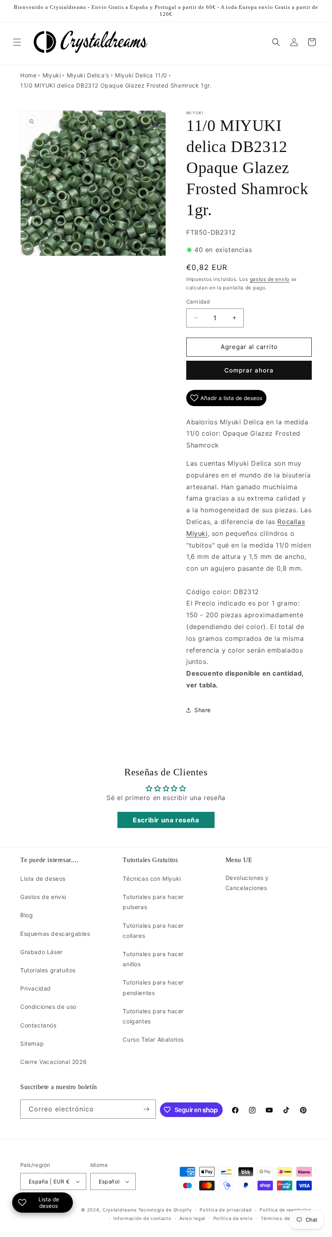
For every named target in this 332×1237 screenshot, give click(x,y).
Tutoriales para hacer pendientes (153, 987)
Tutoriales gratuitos (48, 970)
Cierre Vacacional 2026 (53, 1061)
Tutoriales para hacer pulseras (153, 901)
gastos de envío (270, 279)
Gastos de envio (43, 896)
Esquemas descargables (55, 933)
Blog (26, 915)
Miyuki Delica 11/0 (141, 75)
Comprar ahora (249, 370)
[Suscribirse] (146, 1109)
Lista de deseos (43, 878)
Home (28, 75)
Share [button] (202, 709)
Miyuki (52, 75)
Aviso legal (192, 1218)
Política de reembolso (286, 1210)
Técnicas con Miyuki (152, 878)
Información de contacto (142, 1218)
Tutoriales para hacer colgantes (153, 1016)
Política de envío (233, 1218)
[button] (17, 42)
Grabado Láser (41, 951)
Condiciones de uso (48, 1006)
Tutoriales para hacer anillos (153, 958)
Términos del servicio (286, 1218)
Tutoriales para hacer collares (153, 930)
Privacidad (35, 988)
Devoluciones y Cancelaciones (247, 882)
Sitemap (32, 1043)
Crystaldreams (119, 1210)
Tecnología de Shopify (165, 1210)
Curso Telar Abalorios (153, 1039)
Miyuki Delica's (88, 75)
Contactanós (38, 1025)
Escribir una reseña (166, 820)
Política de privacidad (225, 1210)
